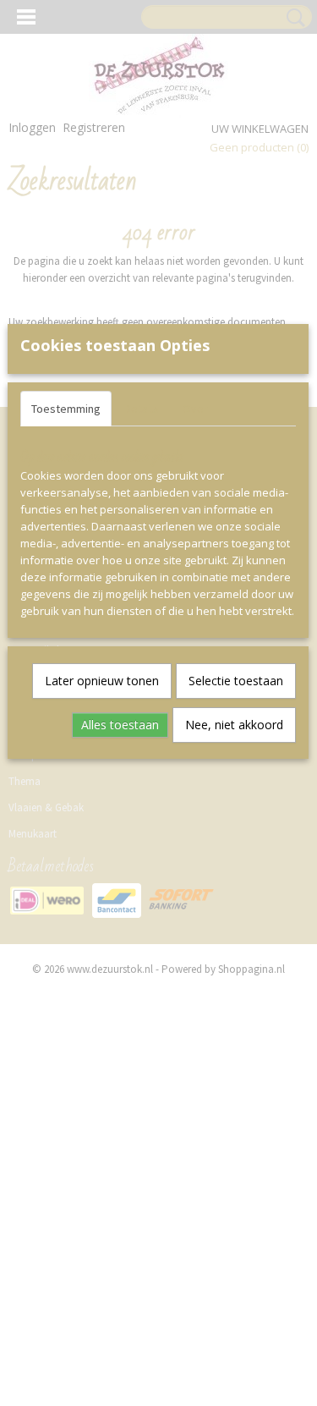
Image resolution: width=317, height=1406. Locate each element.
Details (141, 408)
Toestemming (66, 408)
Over (195, 408)
